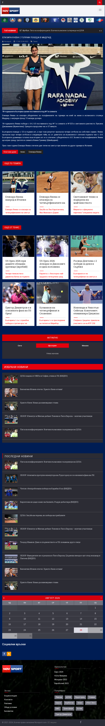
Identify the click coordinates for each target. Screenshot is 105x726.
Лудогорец (80, 697)
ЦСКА (68, 697)
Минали (85, 346)
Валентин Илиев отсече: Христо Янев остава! (41, 389)
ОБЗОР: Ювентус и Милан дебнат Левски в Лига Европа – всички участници (56, 416)
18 (39, 624)
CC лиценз (52, 722)
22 (95, 624)
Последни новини (19, 456)
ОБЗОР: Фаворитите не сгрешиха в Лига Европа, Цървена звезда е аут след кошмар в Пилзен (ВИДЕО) (60, 557)
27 (67, 630)
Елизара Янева (35, 152)
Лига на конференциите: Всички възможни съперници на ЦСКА (57, 30)
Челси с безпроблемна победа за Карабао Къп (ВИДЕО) (46, 488)
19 (53, 624)
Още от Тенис (11, 227)
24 (25, 630)
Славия (92, 697)
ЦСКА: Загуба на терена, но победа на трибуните (42, 515)
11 (39, 619)
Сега (20, 346)
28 (81, 630)
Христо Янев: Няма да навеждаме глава (39, 402)
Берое (58, 703)
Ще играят (52, 346)
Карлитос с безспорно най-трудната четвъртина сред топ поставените (51, 277)
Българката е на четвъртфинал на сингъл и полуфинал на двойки (85, 277)
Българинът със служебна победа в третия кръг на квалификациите (17, 323)
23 (9, 630)
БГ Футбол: (25, 30)
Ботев (79, 708)
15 (95, 619)
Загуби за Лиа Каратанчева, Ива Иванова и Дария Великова (51, 213)
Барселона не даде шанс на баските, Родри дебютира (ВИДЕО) (49, 502)
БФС (57, 708)
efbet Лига (90, 703)
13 (67, 619)
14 (81, 619)
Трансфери (68, 708)
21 (81, 624)
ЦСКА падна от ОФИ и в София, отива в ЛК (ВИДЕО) (44, 376)
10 (25, 619)
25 (39, 630)
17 (25, 624)
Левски (59, 697)
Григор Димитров (63, 714)
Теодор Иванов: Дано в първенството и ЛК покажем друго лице (50, 542)
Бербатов (69, 703)
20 (67, 624)
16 (9, 624)
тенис (22, 152)
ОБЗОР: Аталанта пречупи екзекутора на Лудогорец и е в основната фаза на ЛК (57, 475)
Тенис (35, 41)
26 (53, 630)
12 (53, 619)
